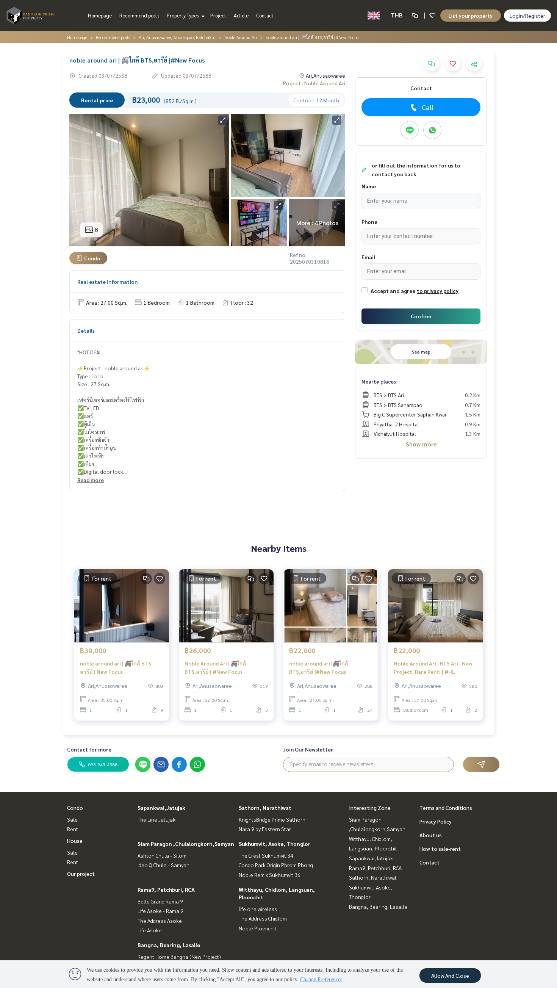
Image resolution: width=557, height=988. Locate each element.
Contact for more (89, 749)
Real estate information (107, 281)
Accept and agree (393, 290)
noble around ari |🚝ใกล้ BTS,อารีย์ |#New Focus (318, 667)
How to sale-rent (440, 848)
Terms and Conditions (445, 807)
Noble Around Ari (240, 37)
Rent (72, 828)
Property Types (183, 15)
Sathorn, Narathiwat (265, 807)
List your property (471, 15)
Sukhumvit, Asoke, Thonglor (274, 843)
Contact (265, 15)
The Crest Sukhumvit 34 (266, 855)
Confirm (421, 316)
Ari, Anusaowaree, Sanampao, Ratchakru (177, 37)
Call (427, 107)
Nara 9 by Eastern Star (265, 828)
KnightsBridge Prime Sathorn (272, 819)
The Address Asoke (160, 920)
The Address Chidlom (263, 918)
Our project (81, 873)
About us (430, 834)
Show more (421, 444)
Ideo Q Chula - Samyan (163, 864)
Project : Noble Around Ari (314, 83)
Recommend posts (139, 15)
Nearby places (378, 381)
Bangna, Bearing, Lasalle (169, 944)
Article (241, 15)
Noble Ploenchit (258, 928)
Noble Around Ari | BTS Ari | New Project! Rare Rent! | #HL (433, 667)
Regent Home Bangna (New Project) (179, 956)
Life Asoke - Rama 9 (160, 910)
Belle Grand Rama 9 (160, 901)
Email (368, 257)
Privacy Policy (435, 821)
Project (218, 15)
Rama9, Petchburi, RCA (166, 889)
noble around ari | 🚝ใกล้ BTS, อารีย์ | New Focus (116, 667)
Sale (72, 819)
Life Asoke (150, 930)
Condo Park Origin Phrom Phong (276, 864)
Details (86, 330)
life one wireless (258, 908)
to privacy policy (437, 290)
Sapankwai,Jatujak (161, 807)
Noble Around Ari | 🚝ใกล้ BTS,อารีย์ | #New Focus (215, 667)
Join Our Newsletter (308, 749)
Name (368, 186)
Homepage (100, 15)
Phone (369, 221)
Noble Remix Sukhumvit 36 (269, 874)
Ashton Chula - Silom (162, 855)
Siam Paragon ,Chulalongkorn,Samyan (186, 843)
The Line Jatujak (156, 819)
